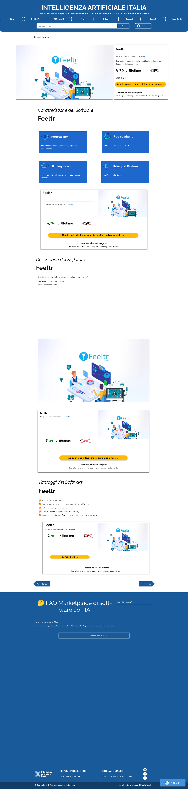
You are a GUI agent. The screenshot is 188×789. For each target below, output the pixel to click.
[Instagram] (145, 774)
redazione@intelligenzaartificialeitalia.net (135, 785)
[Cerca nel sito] (123, 25)
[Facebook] (145, 778)
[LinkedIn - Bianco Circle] (145, 769)
